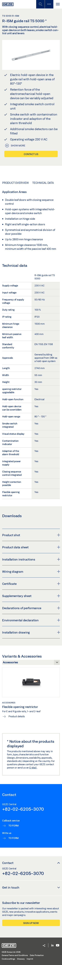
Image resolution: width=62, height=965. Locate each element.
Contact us (31, 154)
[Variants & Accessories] (31, 663)
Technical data (43, 182)
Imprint (30, 959)
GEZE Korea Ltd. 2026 (11, 952)
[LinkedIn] (52, 945)
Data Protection (37, 955)
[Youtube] (57, 945)
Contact (7, 863)
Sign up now (31, 923)
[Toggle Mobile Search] (40, 4)
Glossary (21, 959)
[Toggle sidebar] (49, 4)
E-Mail (33, 767)
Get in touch (10, 887)
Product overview (15, 182)
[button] (44, 945)
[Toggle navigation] (57, 4)
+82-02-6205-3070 (23, 809)
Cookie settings (8, 959)
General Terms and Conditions (15, 955)
